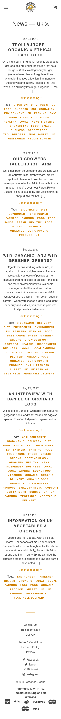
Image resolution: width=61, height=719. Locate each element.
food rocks (40, 117)
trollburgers (14, 134)
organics (17, 230)
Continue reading (29, 98)
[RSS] (47, 24)
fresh (21, 222)
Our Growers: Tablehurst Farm (30, 161)
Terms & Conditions (30, 642)
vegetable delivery (39, 373)
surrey (15, 369)
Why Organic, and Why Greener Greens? (30, 257)
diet (44, 209)
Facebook (32, 659)
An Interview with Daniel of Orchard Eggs (30, 399)
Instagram (32, 674)
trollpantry (38, 134)
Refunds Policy (30, 647)
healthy (10, 121)
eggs (7, 445)
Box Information (30, 630)
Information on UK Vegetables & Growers (30, 526)
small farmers (37, 365)
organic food (37, 226)
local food (15, 352)
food (24, 117)
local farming (44, 348)
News (19, 23)
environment (14, 113)
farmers (12, 218)
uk (53, 134)
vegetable (12, 373)
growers (11, 344)
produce (25, 235)
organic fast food (24, 125)
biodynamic (29, 209)
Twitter (32, 664)
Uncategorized (36, 593)
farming (40, 113)
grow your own (36, 339)
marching (15, 475)
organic (17, 226)
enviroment (18, 213)
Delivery (31, 634)
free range (16, 335)
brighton (21, 104)
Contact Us (30, 625)
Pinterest (32, 669)
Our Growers (38, 230)
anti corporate (34, 437)
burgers (21, 109)
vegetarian (16, 138)
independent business (23, 466)
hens (45, 462)
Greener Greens (35, 682)
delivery (44, 322)
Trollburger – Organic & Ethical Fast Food (30, 50)
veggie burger (39, 138)
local (24, 121)
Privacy (30, 652)
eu (29, 113)
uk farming (39, 369)
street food (37, 130)
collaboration (42, 109)
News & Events (43, 121)
